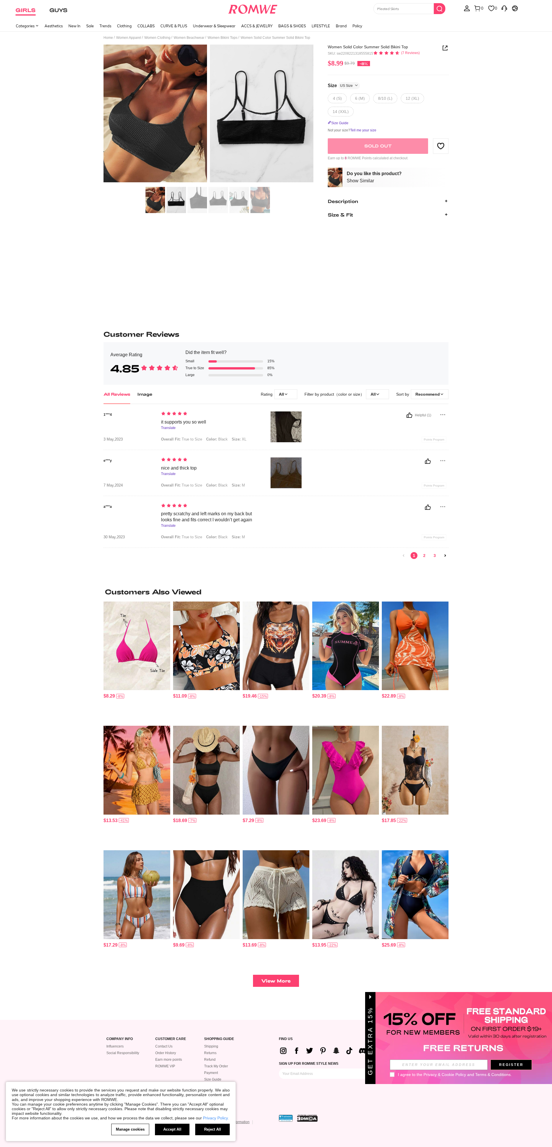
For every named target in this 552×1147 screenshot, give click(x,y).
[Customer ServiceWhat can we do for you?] (504, 8)
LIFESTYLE (321, 26)
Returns (210, 1053)
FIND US (286, 1039)
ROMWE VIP (165, 1066)
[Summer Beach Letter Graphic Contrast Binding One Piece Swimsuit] (345, 646)
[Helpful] (409, 415)
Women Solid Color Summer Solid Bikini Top (368, 47)
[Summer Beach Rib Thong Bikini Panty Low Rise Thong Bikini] (276, 770)
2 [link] (424, 555)
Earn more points (168, 1060)
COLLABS (146, 26)
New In (74, 26)
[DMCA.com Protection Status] (307, 1118)
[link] (403, 555)
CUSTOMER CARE (170, 1039)
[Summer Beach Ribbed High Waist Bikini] (206, 770)
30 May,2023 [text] (114, 537)
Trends (105, 26)
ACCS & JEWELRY (257, 26)
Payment (211, 1073)
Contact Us (163, 1046)
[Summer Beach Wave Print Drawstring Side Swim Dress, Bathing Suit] (415, 646)
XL (239, 439)
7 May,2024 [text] (113, 485)
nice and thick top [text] (179, 468)
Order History (165, 1053)
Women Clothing (157, 38)
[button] (440, 146)
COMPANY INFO (119, 1039)
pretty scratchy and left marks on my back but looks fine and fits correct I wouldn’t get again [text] (206, 516)
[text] (210, 414)
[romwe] (253, 8)
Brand (341, 26)
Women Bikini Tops (222, 38)
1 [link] (414, 555)
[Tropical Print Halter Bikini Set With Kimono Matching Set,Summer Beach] (415, 894)
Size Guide (212, 1079)
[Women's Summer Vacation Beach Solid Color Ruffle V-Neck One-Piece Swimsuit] (345, 770)
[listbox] (467, 8)
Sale (90, 26)
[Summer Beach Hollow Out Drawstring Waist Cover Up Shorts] (276, 894)
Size (340, 85)
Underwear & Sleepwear (214, 26)
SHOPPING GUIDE (219, 1039)
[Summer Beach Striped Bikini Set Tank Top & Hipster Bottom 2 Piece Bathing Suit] (136, 894)
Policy (357, 26)
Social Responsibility (122, 1053)
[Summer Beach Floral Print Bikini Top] (206, 646)
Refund (210, 1060)
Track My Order (216, 1066)
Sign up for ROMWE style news (308, 1064)
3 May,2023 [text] (113, 439)
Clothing (124, 26)
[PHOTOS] (208, 114)
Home (108, 38)
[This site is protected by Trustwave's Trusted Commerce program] (286, 1118)
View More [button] (276, 980)
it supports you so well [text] (183, 422)
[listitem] (136, 661)
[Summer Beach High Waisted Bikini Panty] (206, 894)
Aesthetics (54, 26)
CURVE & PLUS (173, 26)
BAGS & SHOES (292, 26)
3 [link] (435, 555)
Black (217, 439)
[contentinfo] (109, 696)
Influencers (115, 1046)
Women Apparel (128, 38)
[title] (275, 592)
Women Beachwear (189, 38)
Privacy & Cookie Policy (444, 1074)
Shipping (211, 1046)
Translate (168, 428)
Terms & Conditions (493, 1074)
